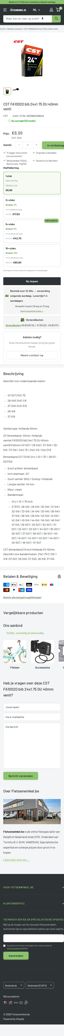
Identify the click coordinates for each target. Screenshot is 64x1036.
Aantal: (7, 144)
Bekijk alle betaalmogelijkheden (22, 597)
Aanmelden (16, 955)
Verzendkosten (13, 325)
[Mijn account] (51, 10)
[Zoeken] (56, 19)
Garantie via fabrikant (47, 160)
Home (2, 29)
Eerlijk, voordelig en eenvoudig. (25, 633)
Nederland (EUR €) (37, 985)
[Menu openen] (5, 10)
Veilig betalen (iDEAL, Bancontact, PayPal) (17, 162)
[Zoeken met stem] (42, 19)
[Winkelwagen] (58, 10)
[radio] (32, 183)
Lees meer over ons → (16, 859)
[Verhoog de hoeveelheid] (36, 144)
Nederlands (11, 985)
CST (5, 115)
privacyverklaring (14, 948)
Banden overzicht (14, 29)
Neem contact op (32, 355)
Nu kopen (32, 281)
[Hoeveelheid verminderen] (19, 144)
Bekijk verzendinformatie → (32, 311)
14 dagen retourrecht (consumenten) (17, 154)
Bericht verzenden (21, 776)
